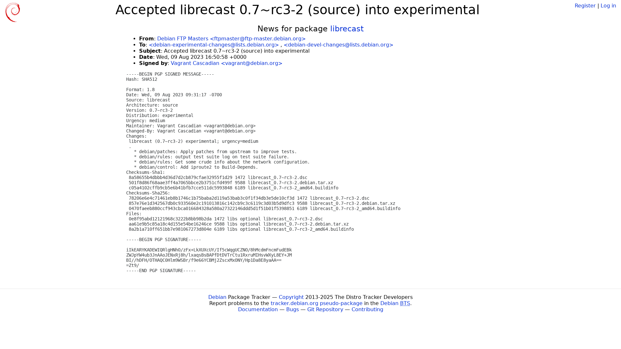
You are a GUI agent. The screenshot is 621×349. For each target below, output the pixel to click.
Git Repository (325, 309)
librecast (347, 28)
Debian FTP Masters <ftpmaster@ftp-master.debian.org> (231, 39)
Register (585, 6)
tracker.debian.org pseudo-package (317, 303)
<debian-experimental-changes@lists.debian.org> (214, 45)
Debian (217, 297)
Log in (608, 6)
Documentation (258, 309)
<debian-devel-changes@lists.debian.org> (338, 45)
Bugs (292, 309)
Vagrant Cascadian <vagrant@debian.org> (226, 63)
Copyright (291, 297)
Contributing (367, 309)
